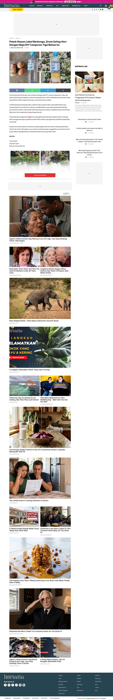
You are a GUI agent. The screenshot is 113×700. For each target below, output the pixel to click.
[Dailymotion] (103, 10)
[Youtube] (101, 10)
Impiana (11, 38)
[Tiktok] (99, 10)
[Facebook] (93, 10)
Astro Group (103, 698)
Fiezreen (77, 102)
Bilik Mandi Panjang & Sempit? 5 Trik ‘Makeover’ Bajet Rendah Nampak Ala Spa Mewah (89, 153)
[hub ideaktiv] (106, 5)
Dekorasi (18, 38)
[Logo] (12, 5)
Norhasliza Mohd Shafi (17, 47)
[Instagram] (95, 10)
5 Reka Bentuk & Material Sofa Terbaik (89, 119)
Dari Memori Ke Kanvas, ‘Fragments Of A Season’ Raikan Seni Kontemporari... (88, 97)
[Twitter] (97, 10)
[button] (101, 6)
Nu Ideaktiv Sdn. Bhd (90, 698)
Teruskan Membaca (40, 175)
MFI (86, 121)
